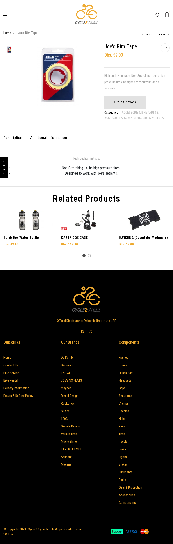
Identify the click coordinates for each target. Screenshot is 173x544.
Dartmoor (67, 365)
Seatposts (125, 396)
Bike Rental (10, 380)
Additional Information (48, 137)
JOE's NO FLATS (71, 380)
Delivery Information (16, 388)
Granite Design (70, 426)
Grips (122, 388)
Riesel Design (69, 396)
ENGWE (66, 373)
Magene (66, 464)
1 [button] (85, 256)
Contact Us (10, 365)
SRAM (65, 411)
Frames (123, 358)
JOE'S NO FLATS (153, 118)
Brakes (123, 464)
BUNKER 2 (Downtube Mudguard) (143, 237)
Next (162, 35)
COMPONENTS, (133, 118)
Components (127, 503)
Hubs (122, 419)
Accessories (127, 495)
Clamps (124, 403)
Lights (123, 457)
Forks (122, 449)
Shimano (67, 457)
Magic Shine (69, 442)
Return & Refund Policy (18, 396)
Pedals (123, 442)
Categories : (112, 112)
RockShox (68, 403)
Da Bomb (67, 358)
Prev (149, 35)
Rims (122, 426)
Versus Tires (69, 434)
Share (3, 169)
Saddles (124, 411)
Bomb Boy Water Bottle (21, 237)
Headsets (125, 380)
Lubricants (125, 472)
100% (64, 419)
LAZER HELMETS (72, 449)
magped (66, 388)
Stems (123, 365)
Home (7, 33)
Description (12, 137)
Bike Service (11, 373)
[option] (9, 49)
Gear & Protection (130, 487)
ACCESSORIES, (131, 112)
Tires (122, 434)
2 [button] (90, 256)
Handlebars (126, 373)
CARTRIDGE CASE (74, 237)
